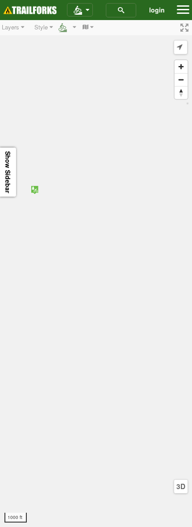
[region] (96, 273)
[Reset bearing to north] (181, 92)
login (157, 9)
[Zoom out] (181, 79)
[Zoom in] (181, 66)
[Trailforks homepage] (30, 10)
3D (180, 486)
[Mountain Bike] (80, 10)
